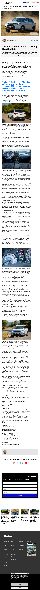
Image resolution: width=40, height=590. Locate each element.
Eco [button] (12, 541)
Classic (20, 6)
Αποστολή (5, 557)
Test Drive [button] (6, 554)
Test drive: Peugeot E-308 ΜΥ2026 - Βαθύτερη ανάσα (15, 518)
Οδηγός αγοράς (13, 559)
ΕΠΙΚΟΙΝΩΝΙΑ (29, 536)
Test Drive (12, 6)
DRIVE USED (34, 6)
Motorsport (5, 565)
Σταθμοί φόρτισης (14, 546)
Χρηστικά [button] (21, 541)
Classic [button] (12, 549)
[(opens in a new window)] (34, 4)
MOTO (12, 556)
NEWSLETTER (23, 536)
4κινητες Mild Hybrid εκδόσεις (8, 361)
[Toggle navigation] (2, 3)
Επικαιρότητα (6, 6)
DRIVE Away (25, 6)
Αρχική (2, 8)
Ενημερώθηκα (19, 587)
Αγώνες (16, 6)
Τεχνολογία (5, 548)
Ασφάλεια (5, 549)
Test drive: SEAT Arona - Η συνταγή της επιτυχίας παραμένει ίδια (34, 519)
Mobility (12, 545)
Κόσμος (5, 546)
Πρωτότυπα (5, 544)
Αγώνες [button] (5, 561)
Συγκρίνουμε (5, 558)
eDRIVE (30, 6)
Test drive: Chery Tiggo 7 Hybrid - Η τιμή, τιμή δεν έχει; (25, 518)
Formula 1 (5, 562)
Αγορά (5, 550)
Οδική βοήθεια (21, 545)
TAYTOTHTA (34, 536)
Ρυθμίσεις (20, 584)
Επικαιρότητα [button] (6, 541)
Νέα (12, 550)
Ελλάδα (5, 545)
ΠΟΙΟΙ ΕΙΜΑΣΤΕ (17, 536)
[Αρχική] (8, 3)
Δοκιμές (5, 8)
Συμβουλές (13, 560)
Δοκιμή (9, 8)
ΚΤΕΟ (20, 544)
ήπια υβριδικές (20, 125)
